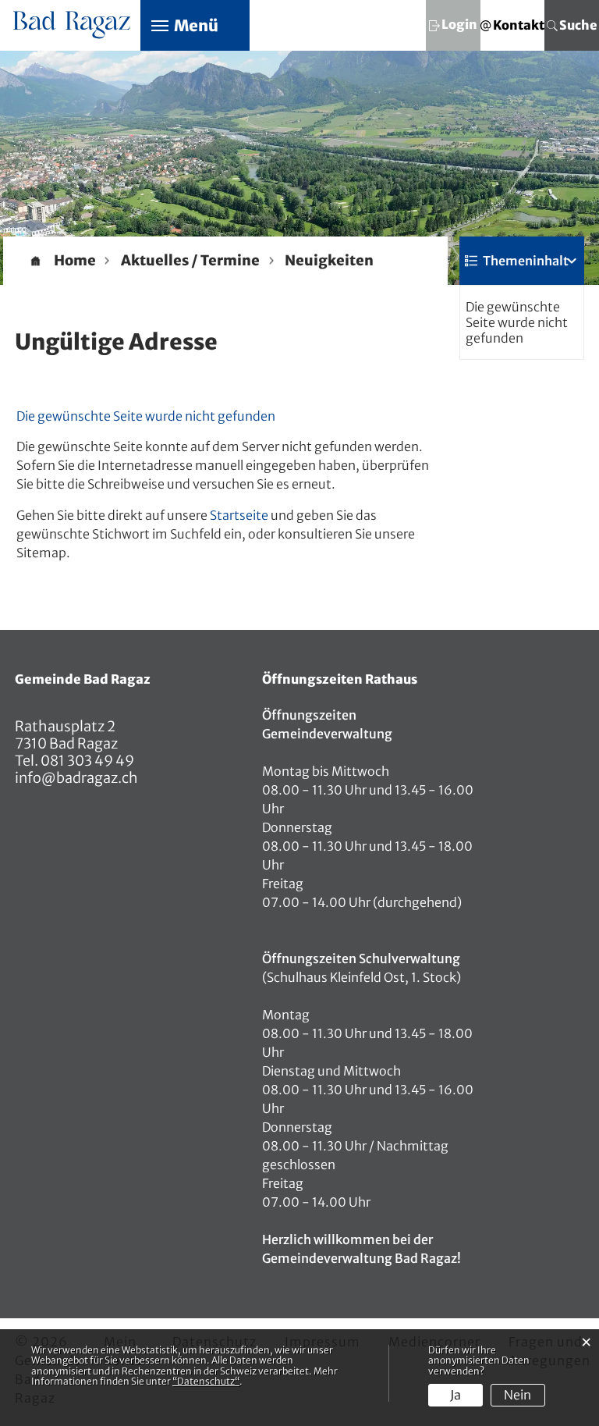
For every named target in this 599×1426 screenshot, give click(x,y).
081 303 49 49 (86, 761)
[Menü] (159, 25)
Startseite (239, 515)
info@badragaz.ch (76, 778)
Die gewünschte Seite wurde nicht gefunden (517, 322)
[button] (190, 261)
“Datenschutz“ (205, 1381)
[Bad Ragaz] (73, 22)
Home (75, 261)
